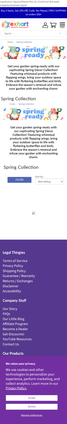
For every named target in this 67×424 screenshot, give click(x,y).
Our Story (10, 308)
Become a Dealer (15, 329)
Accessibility (12, 291)
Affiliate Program (15, 323)
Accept (31, 398)
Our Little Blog (13, 318)
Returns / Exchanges (18, 281)
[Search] (60, 33)
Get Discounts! (13, 334)
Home (10, 42)
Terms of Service (15, 260)
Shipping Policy (14, 270)
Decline (32, 406)
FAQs (6, 313)
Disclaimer (10, 286)
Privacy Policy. (16, 388)
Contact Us (11, 344)
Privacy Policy (13, 265)
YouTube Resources (17, 339)
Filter (19, 180)
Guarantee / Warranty (19, 275)
